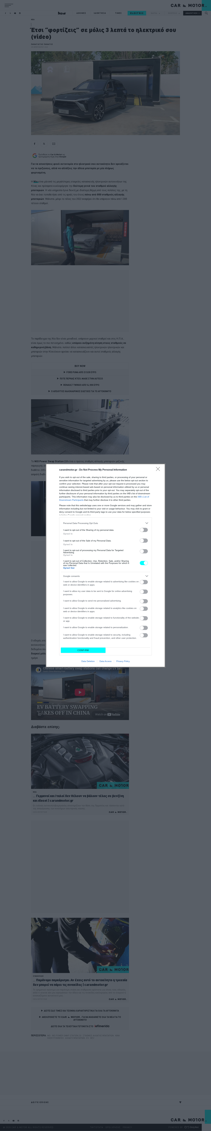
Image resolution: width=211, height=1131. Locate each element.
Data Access (105, 661)
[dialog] (105, 565)
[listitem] (105, 523)
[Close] (159, 470)
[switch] (144, 530)
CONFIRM (83, 650)
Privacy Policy (123, 661)
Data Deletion (88, 661)
